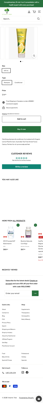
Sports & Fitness (7, 360)
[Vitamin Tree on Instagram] (23, 372)
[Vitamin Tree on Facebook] (27, 372)
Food (3, 353)
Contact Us (5, 313)
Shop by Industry (7, 332)
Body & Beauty (26, 319)
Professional (25, 353)
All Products (19, 220)
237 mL (6, 70)
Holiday (24, 357)
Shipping (4, 114)
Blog (3, 316)
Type (4, 78)
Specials (24, 360)
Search (4, 326)
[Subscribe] (35, 293)
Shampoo (7, 82)
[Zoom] (34, 55)
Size (3, 66)
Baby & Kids (5, 357)
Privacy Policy (6, 322)
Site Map (4, 342)
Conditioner (19, 82)
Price (4, 90)
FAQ (3, 319)
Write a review (21, 166)
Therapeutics (26, 313)
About (4, 309)
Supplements (26, 309)
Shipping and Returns (8, 329)
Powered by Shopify (26, 398)
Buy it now (21, 129)
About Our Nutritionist (8, 336)
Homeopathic (26, 316)
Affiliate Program (7, 339)
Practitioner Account (8, 346)
